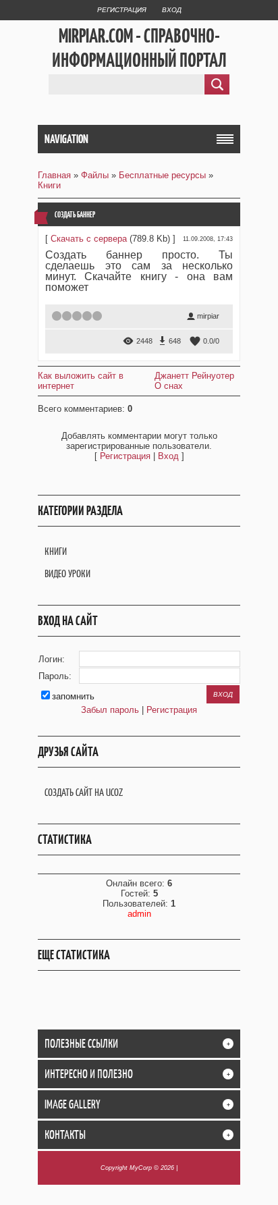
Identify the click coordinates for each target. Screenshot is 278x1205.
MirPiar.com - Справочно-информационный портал (139, 48)
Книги (49, 185)
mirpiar (208, 316)
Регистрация (121, 10)
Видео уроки (67, 573)
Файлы (95, 175)
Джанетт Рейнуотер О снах (194, 381)
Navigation (66, 139)
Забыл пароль (110, 710)
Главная (54, 175)
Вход (172, 10)
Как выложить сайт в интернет (80, 381)
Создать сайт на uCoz (84, 792)
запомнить (73, 696)
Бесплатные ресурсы (162, 175)
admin (139, 914)
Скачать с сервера (89, 239)
